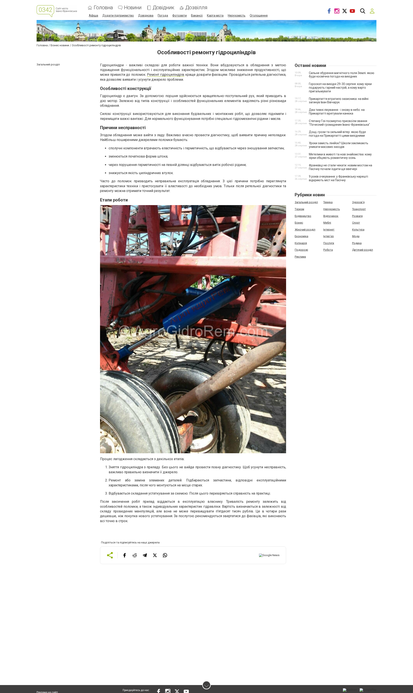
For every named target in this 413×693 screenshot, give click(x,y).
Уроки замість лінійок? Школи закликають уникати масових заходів (338, 144)
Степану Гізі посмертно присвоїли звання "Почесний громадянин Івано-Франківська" (339, 122)
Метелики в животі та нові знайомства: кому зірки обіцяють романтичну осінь (340, 156)
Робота (328, 249)
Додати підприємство (118, 15)
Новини (133, 8)
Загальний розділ (306, 202)
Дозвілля (196, 8)
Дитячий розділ (362, 249)
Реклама (300, 256)
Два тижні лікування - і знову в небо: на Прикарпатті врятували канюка (337, 111)
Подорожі (301, 249)
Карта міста (215, 15)
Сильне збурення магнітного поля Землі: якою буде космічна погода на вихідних (341, 74)
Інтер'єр (328, 236)
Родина (357, 243)
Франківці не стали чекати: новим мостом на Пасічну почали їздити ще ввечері (340, 167)
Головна (103, 8)
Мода (355, 236)
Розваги (357, 216)
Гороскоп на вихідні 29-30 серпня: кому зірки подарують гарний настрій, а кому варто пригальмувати (340, 87)
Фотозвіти (179, 15)
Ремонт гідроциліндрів (165, 75)
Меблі (327, 222)
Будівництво (303, 216)
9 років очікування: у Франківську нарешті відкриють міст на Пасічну (338, 178)
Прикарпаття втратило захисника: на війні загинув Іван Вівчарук (338, 100)
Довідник (163, 8)
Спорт (356, 222)
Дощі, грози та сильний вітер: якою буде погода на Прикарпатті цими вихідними (337, 133)
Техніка (328, 202)
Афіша (93, 15)
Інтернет (328, 229)
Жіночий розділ (305, 229)
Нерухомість (236, 15)
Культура (358, 229)
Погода (163, 15)
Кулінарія (301, 243)
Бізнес (299, 222)
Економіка (301, 236)
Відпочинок (330, 216)
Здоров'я (358, 202)
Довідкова (145, 15)
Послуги (328, 243)
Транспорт (359, 209)
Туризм (299, 209)
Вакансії (197, 15)
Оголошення (259, 15)
